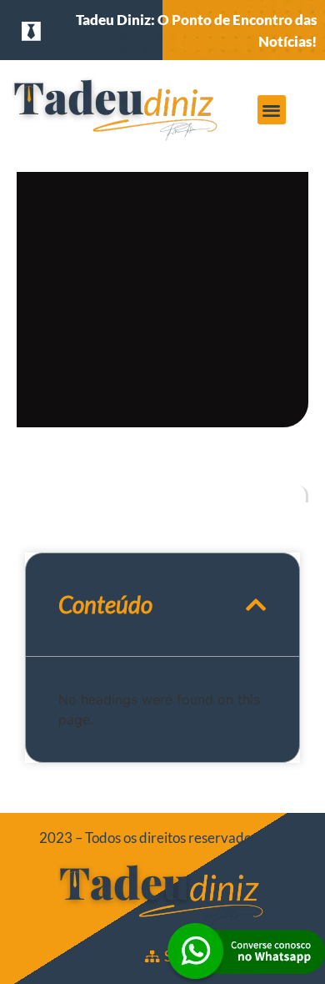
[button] (272, 109)
